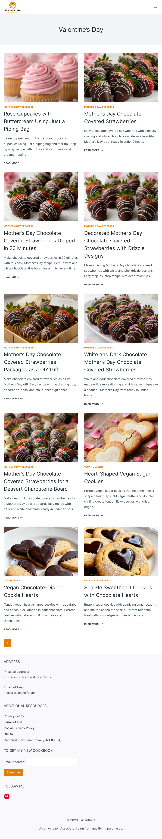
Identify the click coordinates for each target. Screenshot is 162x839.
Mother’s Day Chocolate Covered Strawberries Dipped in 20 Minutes (39, 240)
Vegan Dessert (93, 467)
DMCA (8, 734)
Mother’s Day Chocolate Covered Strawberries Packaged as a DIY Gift (32, 362)
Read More (13, 163)
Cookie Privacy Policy (19, 728)
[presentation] (41, 77)
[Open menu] (155, 6)
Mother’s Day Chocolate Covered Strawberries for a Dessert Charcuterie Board (36, 481)
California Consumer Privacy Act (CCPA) (32, 740)
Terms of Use (13, 722)
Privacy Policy (14, 716)
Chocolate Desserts (97, 580)
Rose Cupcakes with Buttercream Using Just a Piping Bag (34, 121)
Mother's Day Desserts (19, 107)
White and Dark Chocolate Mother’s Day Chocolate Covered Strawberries (115, 362)
